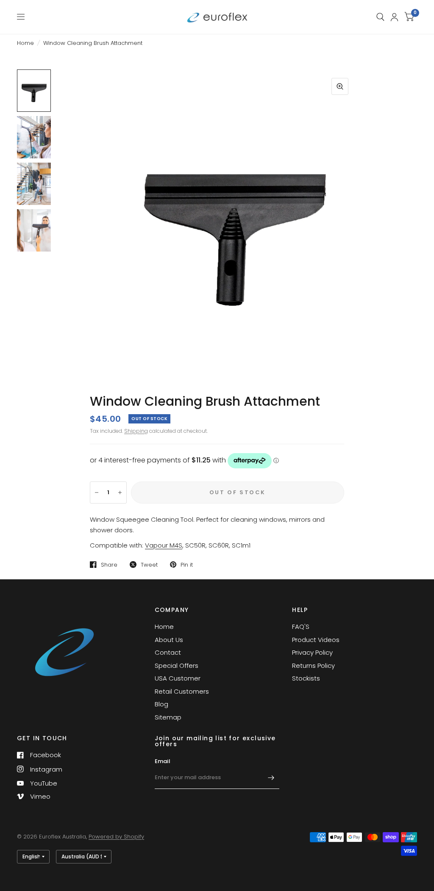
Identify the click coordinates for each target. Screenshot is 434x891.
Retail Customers (182, 691)
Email (162, 761)
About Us (169, 639)
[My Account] (394, 17)
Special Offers (176, 665)
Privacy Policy (312, 652)
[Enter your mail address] (270, 778)
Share (109, 564)
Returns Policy (313, 665)
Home (25, 43)
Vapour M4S (163, 545)
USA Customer (177, 678)
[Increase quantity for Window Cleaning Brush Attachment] (120, 492)
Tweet (149, 564)
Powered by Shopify (116, 837)
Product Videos (315, 639)
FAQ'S (300, 626)
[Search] (380, 17)
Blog (161, 704)
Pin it (187, 564)
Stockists (306, 678)
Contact (168, 652)
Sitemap (168, 717)
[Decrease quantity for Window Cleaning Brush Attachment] (96, 492)
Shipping (136, 430)
